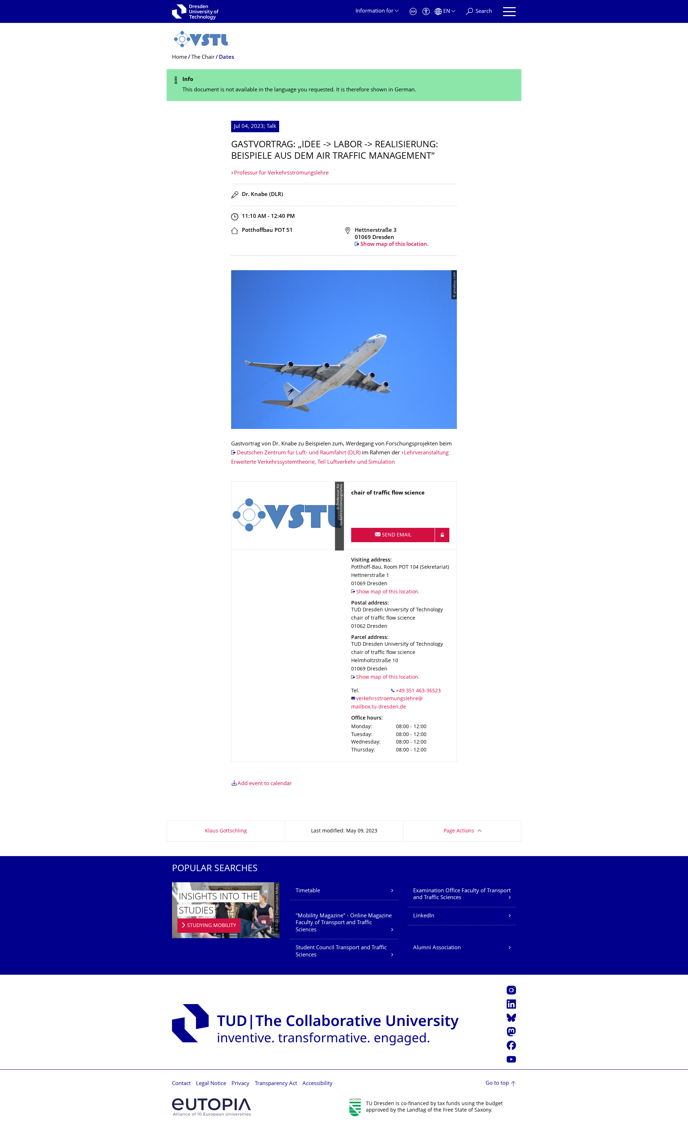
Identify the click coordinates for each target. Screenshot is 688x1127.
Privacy (240, 1084)
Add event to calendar (265, 784)
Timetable (308, 891)
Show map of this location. (394, 244)
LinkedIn (423, 916)
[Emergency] (413, 11)
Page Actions (459, 831)
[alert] (344, 85)
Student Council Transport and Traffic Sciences (341, 951)
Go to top (497, 1083)
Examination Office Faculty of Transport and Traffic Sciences (462, 894)
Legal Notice (211, 1084)
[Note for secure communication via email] (442, 535)
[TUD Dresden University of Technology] (195, 11)
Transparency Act (276, 1084)
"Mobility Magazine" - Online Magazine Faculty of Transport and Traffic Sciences (344, 923)
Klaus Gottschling (226, 831)
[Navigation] (509, 11)
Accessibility (317, 1084)
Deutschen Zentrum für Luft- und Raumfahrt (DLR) (298, 453)
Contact (181, 1084)
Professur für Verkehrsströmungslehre (281, 173)
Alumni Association (437, 948)
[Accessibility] (426, 11)
